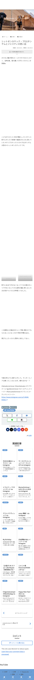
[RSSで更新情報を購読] (26, 429)
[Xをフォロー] (11, 429)
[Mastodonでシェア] (13, 549)
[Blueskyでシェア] (20, 549)
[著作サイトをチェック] (7, 429)
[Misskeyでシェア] (28, 549)
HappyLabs (25, 672)
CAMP (5, 672)
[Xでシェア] (5, 549)
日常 (14, 672)
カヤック (14, 407)
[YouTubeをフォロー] (22, 429)
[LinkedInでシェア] (17, 559)
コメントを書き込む (18, 643)
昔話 (22, 674)
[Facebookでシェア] (5, 554)
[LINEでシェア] (28, 554)
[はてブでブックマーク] (20, 554)
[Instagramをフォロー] (19, 429)
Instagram (6, 407)
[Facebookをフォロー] (15, 429)
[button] (30, 416)
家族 (13, 674)
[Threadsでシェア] (13, 554)
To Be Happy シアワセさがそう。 (17, 4)
